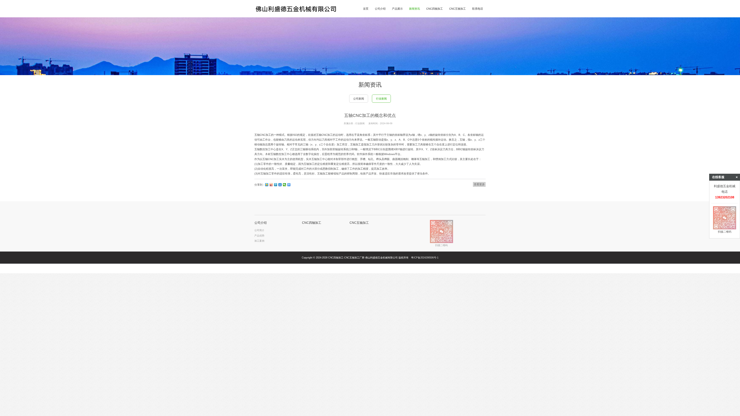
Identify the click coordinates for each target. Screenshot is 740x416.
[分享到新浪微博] (271, 184)
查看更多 (479, 184)
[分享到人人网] (280, 184)
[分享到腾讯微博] (275, 184)
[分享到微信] (284, 184)
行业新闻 (381, 98)
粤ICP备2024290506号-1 (424, 257)
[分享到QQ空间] (266, 184)
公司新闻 (358, 98)
